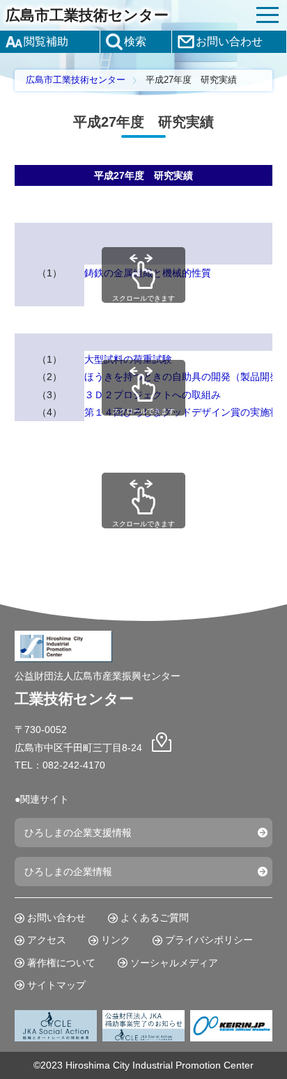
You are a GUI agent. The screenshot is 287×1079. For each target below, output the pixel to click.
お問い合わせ (56, 917)
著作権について (61, 962)
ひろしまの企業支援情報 (78, 832)
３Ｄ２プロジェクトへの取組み (152, 394)
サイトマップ (56, 985)
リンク (115, 939)
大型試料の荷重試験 (128, 359)
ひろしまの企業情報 (68, 871)
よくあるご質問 (155, 917)
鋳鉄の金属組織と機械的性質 (147, 272)
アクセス (46, 939)
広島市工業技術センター (87, 15)
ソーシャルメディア (174, 962)
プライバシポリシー (209, 939)
